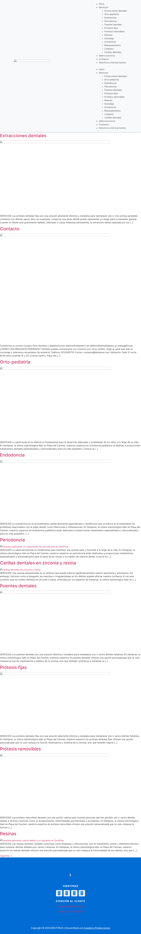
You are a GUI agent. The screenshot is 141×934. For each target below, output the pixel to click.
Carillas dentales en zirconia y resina (38, 563)
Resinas (108, 35)
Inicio (101, 4)
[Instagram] (67, 893)
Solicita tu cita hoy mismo (112, 62)
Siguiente (6, 855)
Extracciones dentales (115, 11)
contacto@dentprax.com (70, 906)
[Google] (82, 893)
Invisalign (109, 38)
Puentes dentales (113, 24)
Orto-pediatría (111, 14)
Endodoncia (110, 17)
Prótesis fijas (111, 28)
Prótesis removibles (114, 31)
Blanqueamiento (112, 45)
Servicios (103, 7)
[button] (110, 66)
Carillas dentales (112, 52)
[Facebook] (59, 893)
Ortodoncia (110, 42)
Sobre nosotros (107, 55)
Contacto (104, 59)
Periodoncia (110, 21)
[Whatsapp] (74, 893)
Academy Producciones (97, 928)
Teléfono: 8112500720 (70, 911)
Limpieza (108, 48)
